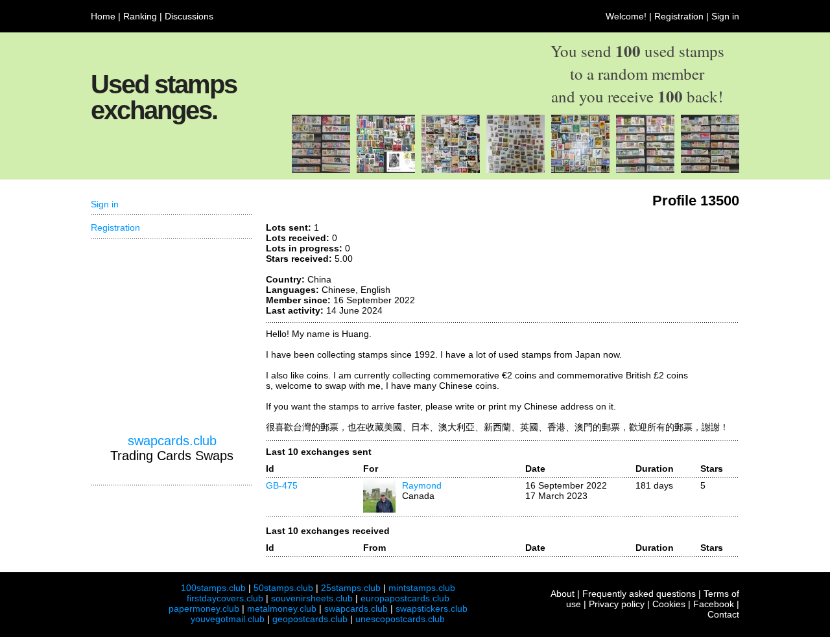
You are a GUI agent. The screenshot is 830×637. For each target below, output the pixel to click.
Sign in (725, 16)
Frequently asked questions (639, 593)
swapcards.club (172, 441)
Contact (723, 614)
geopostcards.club (310, 619)
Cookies (668, 604)
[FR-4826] (645, 170)
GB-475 (282, 485)
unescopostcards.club (400, 619)
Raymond (422, 485)
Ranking (140, 16)
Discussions (189, 16)
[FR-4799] (321, 170)
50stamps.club (283, 588)
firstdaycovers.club (225, 598)
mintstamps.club (421, 588)
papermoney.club (204, 608)
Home (103, 16)
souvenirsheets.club (312, 598)
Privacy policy (617, 604)
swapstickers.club (432, 608)
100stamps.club (213, 588)
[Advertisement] (172, 336)
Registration (679, 16)
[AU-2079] (515, 170)
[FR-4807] (450, 170)
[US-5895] (580, 170)
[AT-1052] (386, 170)
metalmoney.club (281, 608)
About (563, 593)
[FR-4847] (710, 170)
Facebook (713, 604)
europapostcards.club (405, 598)
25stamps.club (351, 588)
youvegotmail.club (228, 619)
